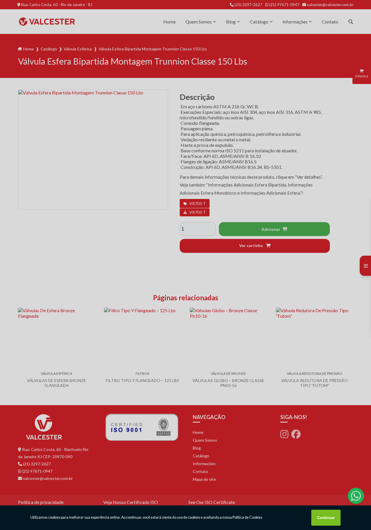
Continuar (326, 518)
